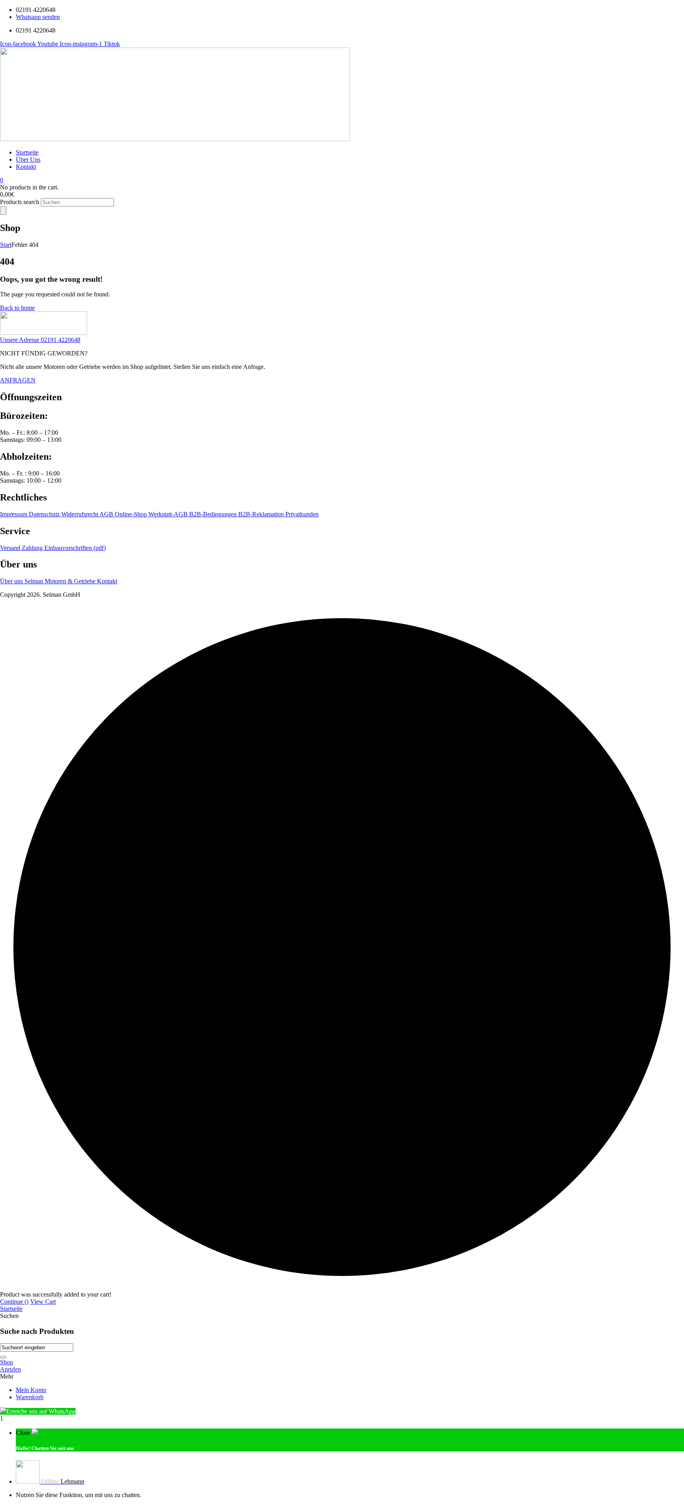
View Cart (43, 1301)
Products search (20, 202)
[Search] (3, 210)
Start (5, 244)
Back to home (17, 307)
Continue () (14, 1301)
